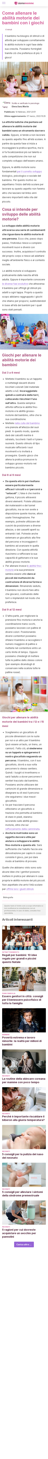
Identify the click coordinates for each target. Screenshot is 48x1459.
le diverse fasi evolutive (15, 283)
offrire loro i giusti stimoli (19, 889)
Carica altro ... (24, 1244)
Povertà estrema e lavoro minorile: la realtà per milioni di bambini (22, 1041)
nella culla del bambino (27, 423)
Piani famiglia (8, 993)
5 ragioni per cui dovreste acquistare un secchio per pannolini (19, 1233)
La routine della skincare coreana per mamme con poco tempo (23, 1080)
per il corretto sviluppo (29, 171)
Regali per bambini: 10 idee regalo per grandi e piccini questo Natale (19, 958)
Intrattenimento (10, 952)
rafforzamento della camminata (22, 829)
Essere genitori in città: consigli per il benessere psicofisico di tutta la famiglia (22, 1000)
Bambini (5, 1035)
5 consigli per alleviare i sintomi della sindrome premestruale (22, 1193)
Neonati (6, 1076)
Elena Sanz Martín (20, 106)
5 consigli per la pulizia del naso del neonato (22, 1156)
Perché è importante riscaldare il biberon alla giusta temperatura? (23, 1118)
